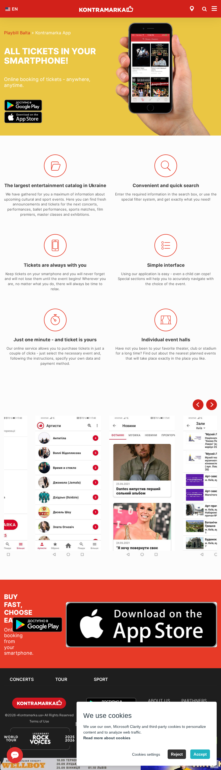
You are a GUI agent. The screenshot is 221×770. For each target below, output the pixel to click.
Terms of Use (39, 721)
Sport (101, 679)
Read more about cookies (106, 738)
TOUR (61, 679)
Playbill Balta (17, 32)
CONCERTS (22, 679)
